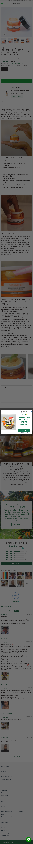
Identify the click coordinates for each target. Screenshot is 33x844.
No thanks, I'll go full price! (24, 432)
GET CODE (24, 430)
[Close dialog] (31, 411)
